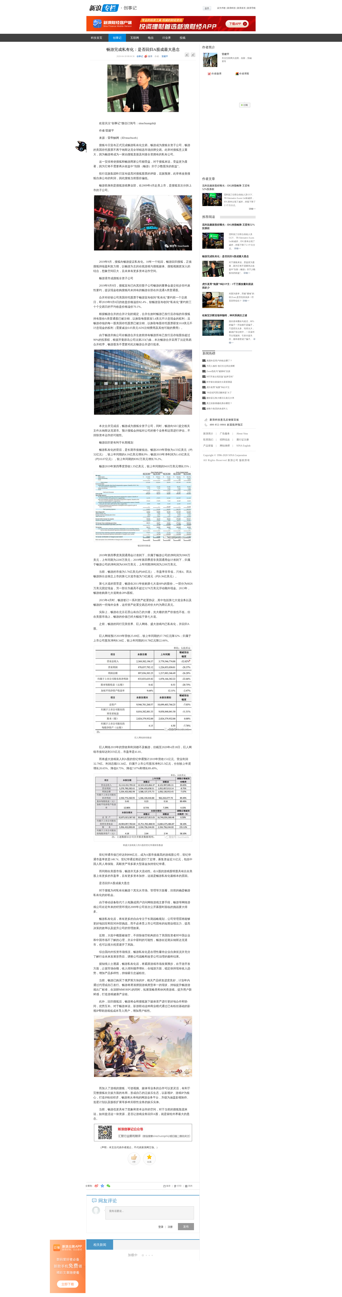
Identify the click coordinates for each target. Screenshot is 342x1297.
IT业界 (166, 37)
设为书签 (221, 8)
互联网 (134, 37)
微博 (150, 56)
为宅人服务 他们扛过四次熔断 (220, 366)
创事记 (117, 37)
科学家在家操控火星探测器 (219, 382)
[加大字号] (193, 55)
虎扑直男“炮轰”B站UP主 (218, 387)
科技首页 (96, 37)
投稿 (182, 37)
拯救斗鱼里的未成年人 (217, 408)
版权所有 (244, 460)
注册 (170, 1226)
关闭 (190, 1186)
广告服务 (225, 433)
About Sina (242, 433)
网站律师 (225, 445)
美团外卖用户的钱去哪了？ (219, 360)
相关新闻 (99, 1245)
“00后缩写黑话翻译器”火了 (219, 392)
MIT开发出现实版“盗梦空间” (220, 376)
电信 (151, 37)
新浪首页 (241, 8)
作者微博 (216, 73)
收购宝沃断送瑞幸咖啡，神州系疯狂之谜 (224, 315)
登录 (160, 1226)
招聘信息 (225, 439)
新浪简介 (208, 433)
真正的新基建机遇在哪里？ (219, 403)
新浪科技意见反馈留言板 (224, 419)
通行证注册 (242, 439)
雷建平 (165, 56)
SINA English (243, 445)
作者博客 (244, 73)
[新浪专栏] (103, 7)
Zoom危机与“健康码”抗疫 (218, 371)
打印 (179, 1186)
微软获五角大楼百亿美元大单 (220, 398)
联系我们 (208, 439)
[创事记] (129, 7)
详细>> (252, 209)
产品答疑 (208, 445)
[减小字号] (187, 55)
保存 (168, 1186)
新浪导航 (251, 8)
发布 (186, 1226)
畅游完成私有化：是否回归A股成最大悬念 (225, 256)
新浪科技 (231, 8)
